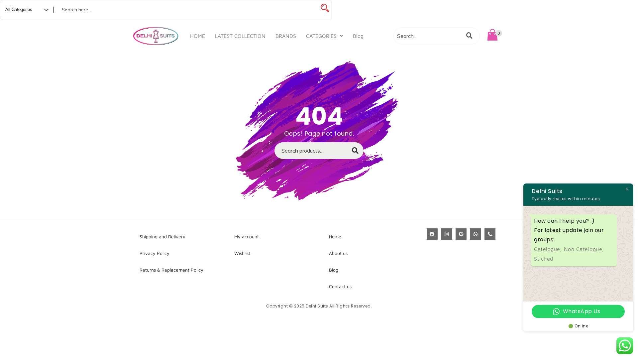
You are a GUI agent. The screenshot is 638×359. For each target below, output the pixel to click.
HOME (197, 36)
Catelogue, (549, 249)
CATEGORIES (321, 36)
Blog (358, 36)
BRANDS (285, 36)
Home (335, 236)
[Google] (461, 234)
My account (246, 236)
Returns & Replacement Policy (171, 270)
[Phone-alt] (490, 234)
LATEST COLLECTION (240, 36)
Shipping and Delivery (162, 236)
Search (352, 152)
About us (338, 253)
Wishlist (242, 253)
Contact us (340, 286)
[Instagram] (446, 234)
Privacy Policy (154, 253)
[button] (324, 36)
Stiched (543, 259)
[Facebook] (432, 234)
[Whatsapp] (475, 234)
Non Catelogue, (584, 249)
